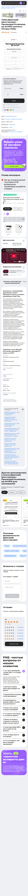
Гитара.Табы (12, 124)
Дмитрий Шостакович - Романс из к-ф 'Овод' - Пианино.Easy (10, 440)
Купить (14, 100)
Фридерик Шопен (10, 556)
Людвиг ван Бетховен (12, 551)
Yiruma (7, 546)
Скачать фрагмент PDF (11, 513)
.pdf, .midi (9, 88)
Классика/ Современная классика (13, 119)
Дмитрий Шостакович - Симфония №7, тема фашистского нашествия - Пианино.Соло (11, 419)
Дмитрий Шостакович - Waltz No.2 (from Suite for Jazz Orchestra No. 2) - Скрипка (12, 435)
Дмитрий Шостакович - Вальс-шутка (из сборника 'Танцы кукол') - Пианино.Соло (12, 430)
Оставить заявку (14, 166)
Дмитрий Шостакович (11, 116)
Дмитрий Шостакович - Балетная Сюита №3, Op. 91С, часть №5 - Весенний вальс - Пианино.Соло (12, 456)
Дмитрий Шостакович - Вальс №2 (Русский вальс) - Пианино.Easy (12, 425)
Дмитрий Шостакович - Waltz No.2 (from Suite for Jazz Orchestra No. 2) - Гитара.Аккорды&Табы (12, 450)
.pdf (8, 94)
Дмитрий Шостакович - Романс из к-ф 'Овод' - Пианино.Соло (10, 445)
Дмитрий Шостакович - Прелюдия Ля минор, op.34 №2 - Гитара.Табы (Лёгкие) (11, 462)
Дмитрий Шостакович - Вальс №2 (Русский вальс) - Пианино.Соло (12, 413)
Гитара (10, 127)
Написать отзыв (14, 644)
